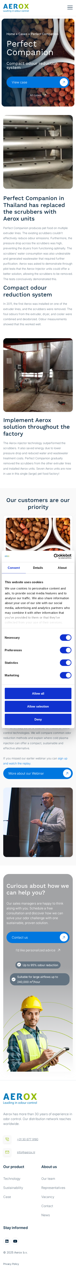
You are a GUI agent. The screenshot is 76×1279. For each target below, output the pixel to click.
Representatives (53, 1188)
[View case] (64, 82)
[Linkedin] (7, 1241)
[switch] (65, 650)
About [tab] (62, 567)
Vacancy (47, 1197)
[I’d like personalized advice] (59, 950)
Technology (11, 1179)
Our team (48, 1179)
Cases (22, 34)
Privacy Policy (11, 1263)
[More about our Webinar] (67, 773)
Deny (38, 719)
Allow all (38, 693)
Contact (47, 1206)
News (45, 1215)
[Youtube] (15, 1241)
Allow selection (38, 706)
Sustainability (13, 1188)
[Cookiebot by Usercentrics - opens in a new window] (54, 556)
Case (7, 1197)
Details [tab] (38, 567)
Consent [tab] (14, 567)
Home (10, 34)
